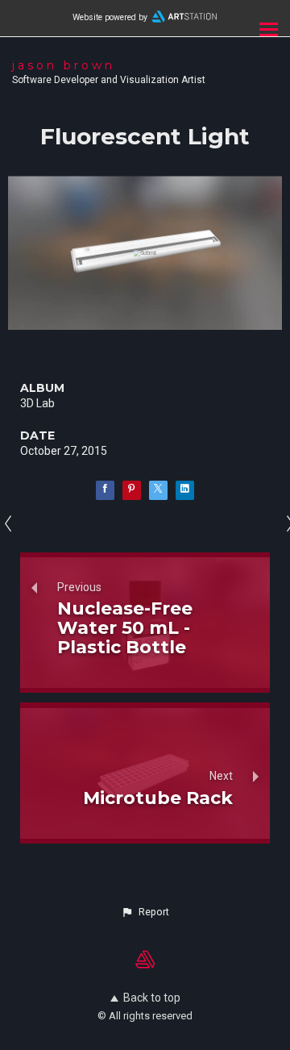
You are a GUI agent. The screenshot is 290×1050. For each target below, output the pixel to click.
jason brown (63, 65)
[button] (145, 912)
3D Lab (37, 403)
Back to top (151, 997)
